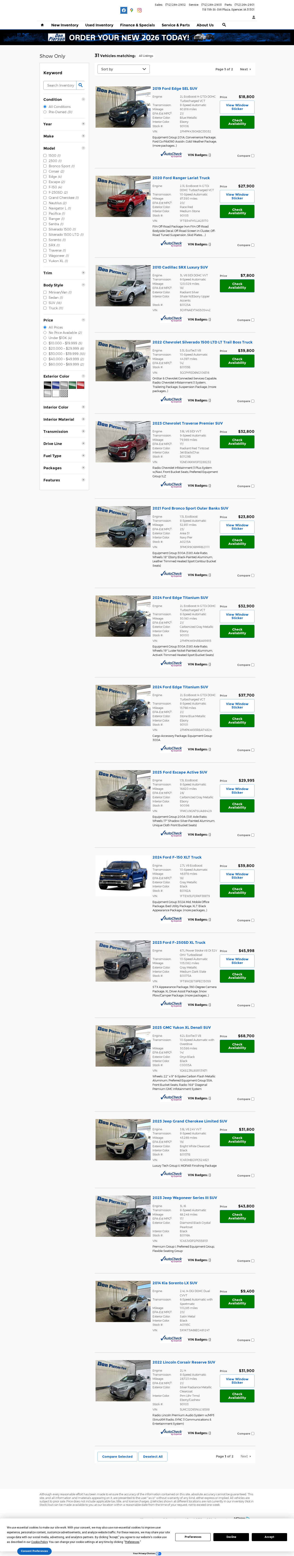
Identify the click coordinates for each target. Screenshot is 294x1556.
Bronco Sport (61, 166)
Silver (47, 393)
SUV (55, 303)
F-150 (55, 187)
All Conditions (60, 107)
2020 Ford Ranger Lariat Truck (181, 178)
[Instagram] (139, 10)
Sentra (56, 224)
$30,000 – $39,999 (67, 354)
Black (47, 385)
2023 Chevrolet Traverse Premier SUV (188, 423)
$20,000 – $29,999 (66, 348)
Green (72, 385)
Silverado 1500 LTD (66, 234)
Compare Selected (117, 1456)
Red (80, 385)
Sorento (57, 240)
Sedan (55, 297)
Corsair (56, 171)
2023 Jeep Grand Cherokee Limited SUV (190, 1121)
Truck (56, 308)
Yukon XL (58, 261)
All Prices (56, 327)
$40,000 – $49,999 (66, 359)
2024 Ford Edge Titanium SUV (180, 598)
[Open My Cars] (252, 17)
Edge (55, 176)
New (64, 25)
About (205, 25)
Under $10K (60, 338)
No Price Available (65, 333)
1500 (54, 155)
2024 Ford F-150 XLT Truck (177, 857)
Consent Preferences (34, 1551)
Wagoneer (58, 256)
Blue (55, 385)
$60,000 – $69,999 (66, 364)
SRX (54, 245)
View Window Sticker (237, 107)
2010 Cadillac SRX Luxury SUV (180, 267)
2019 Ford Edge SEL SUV (175, 88)
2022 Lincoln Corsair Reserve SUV (184, 1362)
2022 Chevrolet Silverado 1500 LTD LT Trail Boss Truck (203, 342)
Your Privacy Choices (144, 1553)
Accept (269, 1537)
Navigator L (60, 208)
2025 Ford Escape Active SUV (180, 772)
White (55, 393)
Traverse (57, 250)
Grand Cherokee (63, 198)
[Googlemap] (131, 10)
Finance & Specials (137, 25)
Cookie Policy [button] (39, 1542)
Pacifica (57, 213)
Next (244, 69)
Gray (64, 385)
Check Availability (237, 122)
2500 (55, 161)
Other (64, 393)
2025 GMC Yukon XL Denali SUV (182, 1027)
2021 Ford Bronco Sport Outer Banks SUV (190, 508)
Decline (231, 1537)
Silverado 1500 (62, 229)
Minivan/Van (60, 292)
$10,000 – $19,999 (65, 343)
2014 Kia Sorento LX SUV (175, 1283)
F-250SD (58, 192)
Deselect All (153, 1456)
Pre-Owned (60, 112)
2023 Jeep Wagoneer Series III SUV (185, 1198)
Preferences (193, 1537)
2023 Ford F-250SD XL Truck (179, 942)
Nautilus (57, 203)
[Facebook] (123, 10)
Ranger (56, 219)
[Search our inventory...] (80, 85)
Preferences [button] (132, 1542)
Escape (57, 182)
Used (99, 25)
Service (176, 25)
